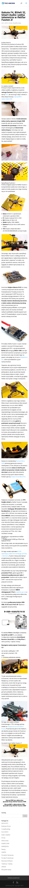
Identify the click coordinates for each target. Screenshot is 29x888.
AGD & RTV (4, 823)
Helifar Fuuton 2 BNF (19, 806)
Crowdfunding (5, 829)
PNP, (6, 94)
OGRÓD (3, 852)
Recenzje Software (7, 861)
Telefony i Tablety (6, 864)
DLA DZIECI (4, 832)
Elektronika (4, 841)
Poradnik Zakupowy (7, 855)
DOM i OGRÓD (5, 835)
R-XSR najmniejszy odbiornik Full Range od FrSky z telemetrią (14, 554)
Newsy (3, 849)
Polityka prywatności (14, 878)
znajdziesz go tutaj (21, 592)
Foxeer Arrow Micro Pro (18, 477)
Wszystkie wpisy (17, 23)
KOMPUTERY (5, 843)
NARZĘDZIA (5, 846)
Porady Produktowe (7, 858)
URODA (3, 867)
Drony (10, 23)
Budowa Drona (6, 826)
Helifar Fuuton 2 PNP (19, 802)
